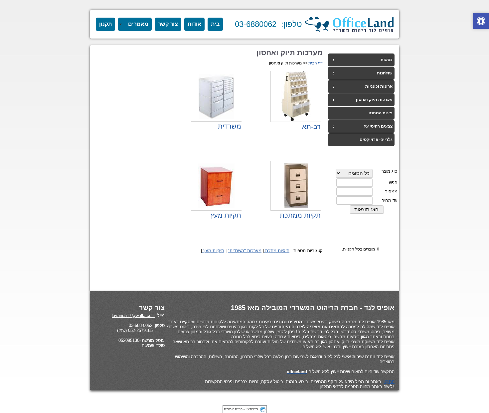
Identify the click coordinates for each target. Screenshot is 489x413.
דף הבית (315, 63)
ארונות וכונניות (379, 86)
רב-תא (311, 126)
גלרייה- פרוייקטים (376, 139)
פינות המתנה (381, 113)
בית (215, 24)
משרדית (229, 126)
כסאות (387, 59)
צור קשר (168, 24)
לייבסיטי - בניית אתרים (241, 409)
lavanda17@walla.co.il (133, 315)
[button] (481, 21)
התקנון (389, 381)
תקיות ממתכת (300, 215)
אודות (194, 24)
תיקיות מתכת (276, 250)
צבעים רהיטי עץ (378, 126)
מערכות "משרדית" (244, 250)
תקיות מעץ (226, 215)
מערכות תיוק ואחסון (374, 99)
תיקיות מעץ (213, 250)
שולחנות (385, 73)
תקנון (105, 24)
